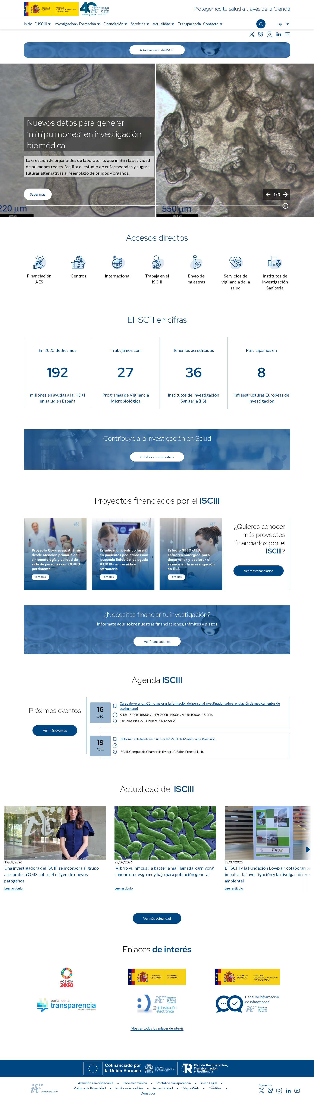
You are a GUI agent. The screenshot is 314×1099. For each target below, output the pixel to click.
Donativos (148, 1093)
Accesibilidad (163, 1088)
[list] (157, 140)
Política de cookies (129, 1088)
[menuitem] (28, 24)
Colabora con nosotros (157, 457)
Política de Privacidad (90, 1088)
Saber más (37, 194)
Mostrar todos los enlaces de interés (157, 1028)
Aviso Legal (208, 1083)
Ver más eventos (55, 730)
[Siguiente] (285, 194)
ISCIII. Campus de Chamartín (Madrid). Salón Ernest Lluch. (162, 751)
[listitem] (157, 140)
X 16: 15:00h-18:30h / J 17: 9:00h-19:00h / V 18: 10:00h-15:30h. (166, 715)
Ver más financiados (258, 571)
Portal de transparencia (174, 1083)
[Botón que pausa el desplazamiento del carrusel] (285, 205)
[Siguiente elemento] (307, 849)
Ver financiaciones (157, 641)
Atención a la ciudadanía (95, 1083)
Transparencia (189, 24)
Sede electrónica (135, 1083)
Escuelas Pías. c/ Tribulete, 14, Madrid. (148, 721)
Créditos (215, 1088)
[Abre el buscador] (261, 23)
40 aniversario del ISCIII (157, 50)
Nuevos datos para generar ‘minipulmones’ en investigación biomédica (84, 134)
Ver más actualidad (157, 918)
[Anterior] (268, 194)
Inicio (28, 24)
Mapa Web (190, 1088)
